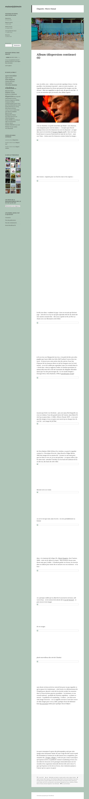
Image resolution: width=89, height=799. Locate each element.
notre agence (8, 65)
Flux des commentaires (11, 223)
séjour (70, 777)
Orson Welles (9, 120)
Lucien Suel (16, 110)
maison (14, 111)
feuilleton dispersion (10, 100)
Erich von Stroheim (68, 779)
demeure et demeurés (11, 94)
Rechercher (8, 43)
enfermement (8, 98)
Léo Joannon (51, 782)
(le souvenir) (44, 704)
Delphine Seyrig (10, 92)
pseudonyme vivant (67, 373)
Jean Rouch (59, 780)
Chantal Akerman (10, 81)
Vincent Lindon (13, 126)
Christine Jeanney (11, 85)
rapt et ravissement (10, 121)
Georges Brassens (9, 103)
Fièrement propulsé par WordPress (45, 795)
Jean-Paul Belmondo (10, 105)
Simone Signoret (48, 783)
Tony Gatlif (17, 124)
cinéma (9, 88)
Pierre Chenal (40, 783)
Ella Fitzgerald (17, 96)
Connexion (8, 217)
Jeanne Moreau (9, 106)
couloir (60, 777)
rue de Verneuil (69, 600)
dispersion (9, 96)
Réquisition (8, 18)
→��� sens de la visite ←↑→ (12, 57)
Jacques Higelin (58, 132)
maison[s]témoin (13, 6)
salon (67, 777)
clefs (15, 88)
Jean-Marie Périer (67, 780)
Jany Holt (54, 780)
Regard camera (9, 22)
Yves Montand (9, 128)
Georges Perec (40, 780)
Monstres (7, 35)
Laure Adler (39, 782)
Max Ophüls (8, 116)
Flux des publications (10, 220)
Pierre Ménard (16, 120)
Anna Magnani (10, 79)
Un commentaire (66, 783)
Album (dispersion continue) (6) (56, 56)
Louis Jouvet (57, 782)
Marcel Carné (8, 113)
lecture (14, 108)
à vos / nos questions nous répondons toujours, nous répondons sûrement (13, 61)
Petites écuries (8, 26)
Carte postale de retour (10, 31)
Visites (74, 777)
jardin (64, 777)
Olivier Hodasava (10, 118)
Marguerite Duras (10, 115)
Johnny (73, 780)
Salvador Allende (9, 123)
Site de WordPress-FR (10, 225)
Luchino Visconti (9, 110)
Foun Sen (75, 779)
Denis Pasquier (63, 558)
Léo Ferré (8, 111)
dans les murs (9, 91)
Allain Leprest (46, 779)
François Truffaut (10, 102)
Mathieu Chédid (73, 782)
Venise (7, 127)
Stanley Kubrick (10, 125)
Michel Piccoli (14, 116)
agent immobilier (11, 76)
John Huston (8, 108)
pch (47, 777)
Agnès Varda (9, 78)
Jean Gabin (18, 105)
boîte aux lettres (55, 777)
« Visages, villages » (51, 757)
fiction (17, 100)
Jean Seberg (16, 106)
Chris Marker (8, 83)
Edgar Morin (60, 779)
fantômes (14, 98)
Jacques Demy (17, 103)
